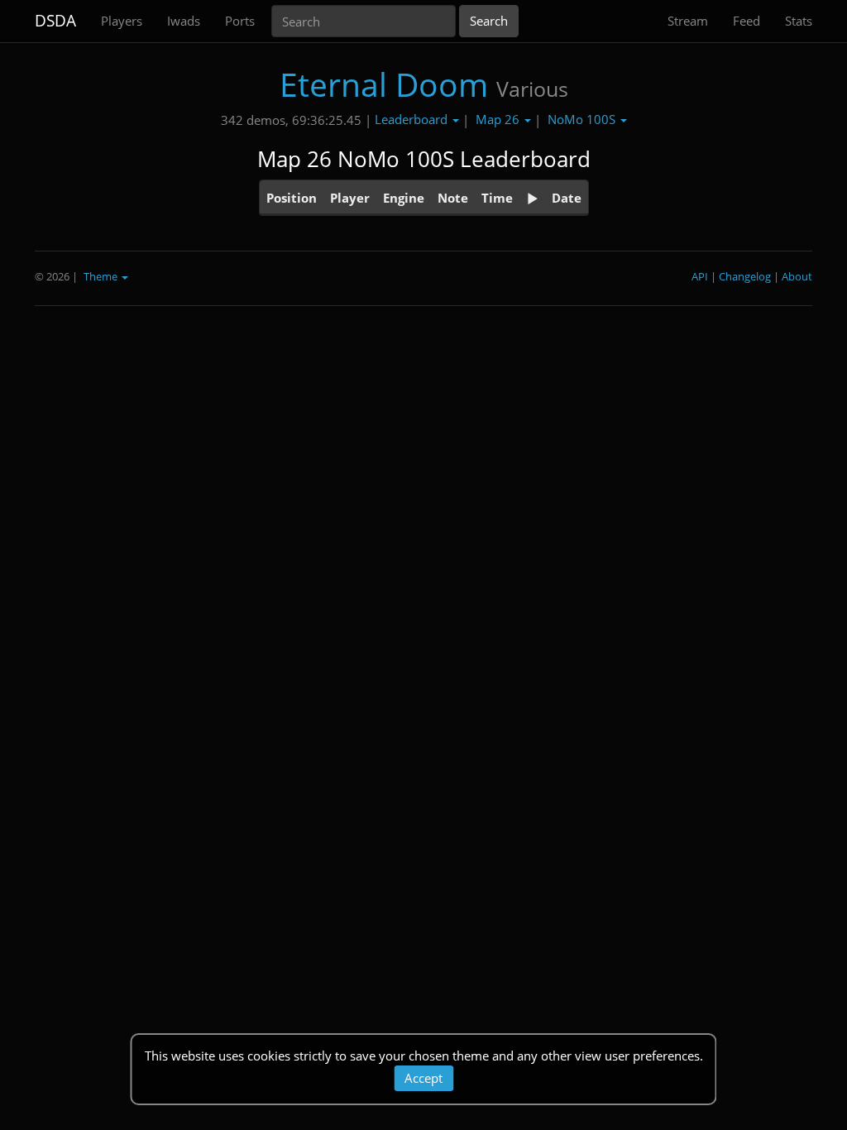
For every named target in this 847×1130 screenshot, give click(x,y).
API (699, 276)
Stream (688, 20)
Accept (423, 1078)
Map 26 (499, 119)
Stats (798, 20)
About (797, 276)
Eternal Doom (384, 84)
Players (121, 20)
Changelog (745, 276)
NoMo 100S (583, 119)
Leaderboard (413, 119)
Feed (746, 20)
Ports (240, 20)
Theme (102, 276)
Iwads (183, 20)
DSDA (55, 20)
